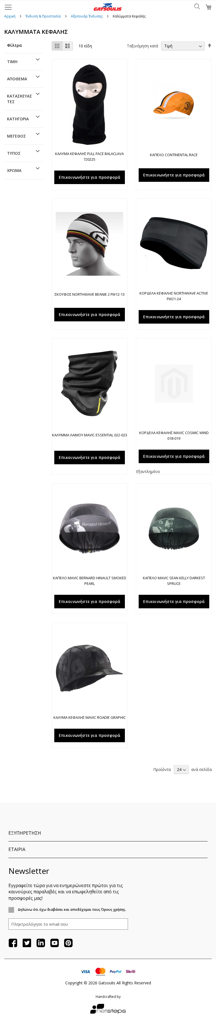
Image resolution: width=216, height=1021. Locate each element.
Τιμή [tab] (12, 61)
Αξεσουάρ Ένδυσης (87, 16)
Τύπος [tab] (14, 153)
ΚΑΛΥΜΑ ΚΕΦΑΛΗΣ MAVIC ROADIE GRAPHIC (89, 717)
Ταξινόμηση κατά (142, 45)
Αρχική (10, 16)
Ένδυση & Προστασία (44, 16)
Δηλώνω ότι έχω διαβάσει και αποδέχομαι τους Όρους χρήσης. (71, 909)
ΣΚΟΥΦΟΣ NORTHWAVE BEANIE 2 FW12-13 (90, 294)
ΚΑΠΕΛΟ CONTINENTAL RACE (174, 154)
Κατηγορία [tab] (18, 118)
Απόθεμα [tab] (17, 78)
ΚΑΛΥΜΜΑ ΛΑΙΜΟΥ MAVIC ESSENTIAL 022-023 (89, 434)
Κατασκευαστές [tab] (19, 98)
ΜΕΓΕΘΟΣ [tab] (16, 136)
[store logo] (108, 7)
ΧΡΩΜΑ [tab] (14, 170)
